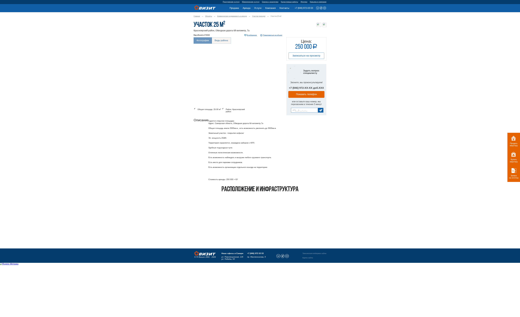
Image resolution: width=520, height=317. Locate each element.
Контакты (284, 8)
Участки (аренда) (258, 16)
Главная (197, 16)
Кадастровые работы (289, 2)
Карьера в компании (318, 2)
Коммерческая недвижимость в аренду (232, 16)
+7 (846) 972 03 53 (255, 253)
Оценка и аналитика (270, 2)
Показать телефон (306, 94)
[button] (238, 70)
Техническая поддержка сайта (314, 253)
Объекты (208, 16)
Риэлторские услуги (231, 2)
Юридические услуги (250, 2)
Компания (270, 8)
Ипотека (304, 2)
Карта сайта (307, 258)
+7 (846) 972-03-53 (304, 8)
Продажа (234, 8)
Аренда (246, 8)
